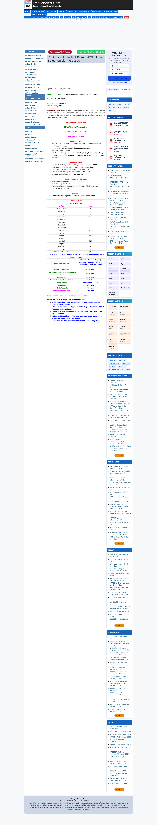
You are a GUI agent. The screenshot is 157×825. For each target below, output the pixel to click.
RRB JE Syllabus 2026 (118, 771)
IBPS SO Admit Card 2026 (119, 502)
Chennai (83, 260)
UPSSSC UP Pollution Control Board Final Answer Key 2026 (120, 643)
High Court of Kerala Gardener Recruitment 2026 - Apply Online (76, 321)
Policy (73, 799)
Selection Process (33, 140)
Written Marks (32, 119)
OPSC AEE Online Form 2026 (120, 446)
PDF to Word (112, 366)
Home (27, 11)
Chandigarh (92, 262)
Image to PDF (126, 363)
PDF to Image (126, 369)
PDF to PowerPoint (114, 369)
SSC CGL (111, 104)
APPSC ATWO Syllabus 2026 (120, 734)
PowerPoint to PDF (114, 363)
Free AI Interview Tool (35, 161)
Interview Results (33, 122)
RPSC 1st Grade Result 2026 (120, 611)
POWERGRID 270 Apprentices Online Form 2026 (119, 177)
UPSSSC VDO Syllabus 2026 (120, 744)
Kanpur (90, 267)
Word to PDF (112, 360)
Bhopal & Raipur (94, 260)
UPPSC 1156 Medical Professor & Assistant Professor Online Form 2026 (120, 441)
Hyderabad (82, 262)
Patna (100, 262)
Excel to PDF (122, 360)
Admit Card (31, 105)
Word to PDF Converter (35, 159)
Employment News (34, 61)
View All (119, 247)
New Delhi (97, 264)
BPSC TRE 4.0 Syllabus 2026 (120, 731)
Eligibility (30, 131)
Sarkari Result (32, 102)
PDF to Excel (122, 366)
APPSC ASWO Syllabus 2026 (120, 737)
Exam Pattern (32, 137)
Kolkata (89, 264)
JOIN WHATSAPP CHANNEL (93, 52)
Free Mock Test (32, 93)
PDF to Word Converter (35, 151)
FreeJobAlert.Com (46, 3)
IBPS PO (127, 104)
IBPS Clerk (112, 107)
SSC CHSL (120, 104)
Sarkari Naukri (32, 70)
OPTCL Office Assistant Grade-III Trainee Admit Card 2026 (120, 513)
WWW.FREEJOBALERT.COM (76, 132)
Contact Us (80, 799)
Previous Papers (33, 143)
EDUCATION (31, 90)
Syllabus (30, 134)
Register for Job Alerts (35, 58)
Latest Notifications (34, 56)
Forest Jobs (31, 77)
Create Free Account (119, 78)
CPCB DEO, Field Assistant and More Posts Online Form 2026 (120, 193)
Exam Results (32, 111)
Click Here (90, 269)
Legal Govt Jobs (33, 87)
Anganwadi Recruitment (31, 73)
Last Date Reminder (34, 125)
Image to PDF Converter (32, 155)
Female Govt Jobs (33, 84)
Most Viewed (126, 89)
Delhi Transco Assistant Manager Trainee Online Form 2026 (118, 396)
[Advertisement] (78, 34)
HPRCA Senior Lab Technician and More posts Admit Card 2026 (119, 506)
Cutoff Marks (32, 116)
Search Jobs (31, 64)
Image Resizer (32, 148)
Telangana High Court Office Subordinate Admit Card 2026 (120, 473)
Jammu (82, 264)
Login (125, 82)
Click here (90, 285)
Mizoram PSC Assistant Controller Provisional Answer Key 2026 (118, 683)
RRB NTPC (112, 110)
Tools (29, 145)
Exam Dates (31, 108)
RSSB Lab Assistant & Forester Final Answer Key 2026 (119, 695)
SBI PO (119, 107)
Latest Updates (113, 89)
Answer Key (31, 114)
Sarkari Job (31, 67)
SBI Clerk (126, 107)
